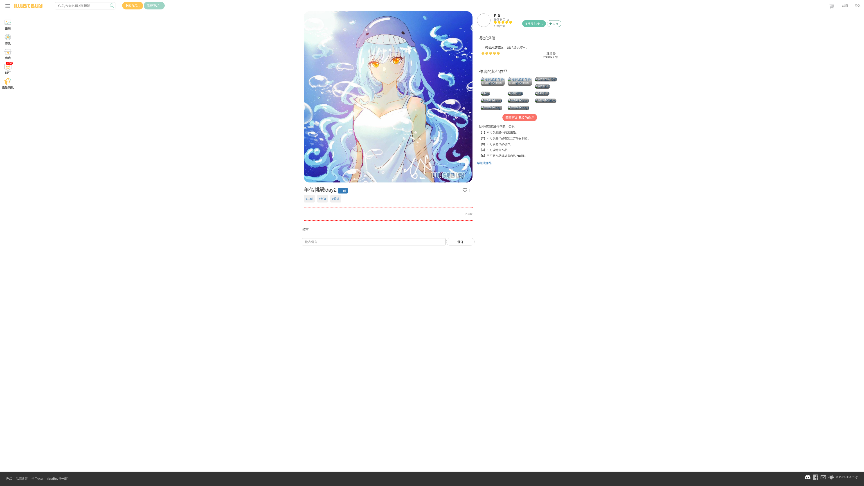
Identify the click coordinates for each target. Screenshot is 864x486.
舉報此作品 (484, 163)
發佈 (460, 241)
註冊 (845, 5)
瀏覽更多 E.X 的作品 (519, 117)
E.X (497, 16)
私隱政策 (22, 478)
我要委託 (153, 5)
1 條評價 (499, 26)
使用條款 (37, 478)
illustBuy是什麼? (58, 478)
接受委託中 (533, 23)
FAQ (9, 478)
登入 (858, 5)
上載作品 (131, 5)
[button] (832, 5)
